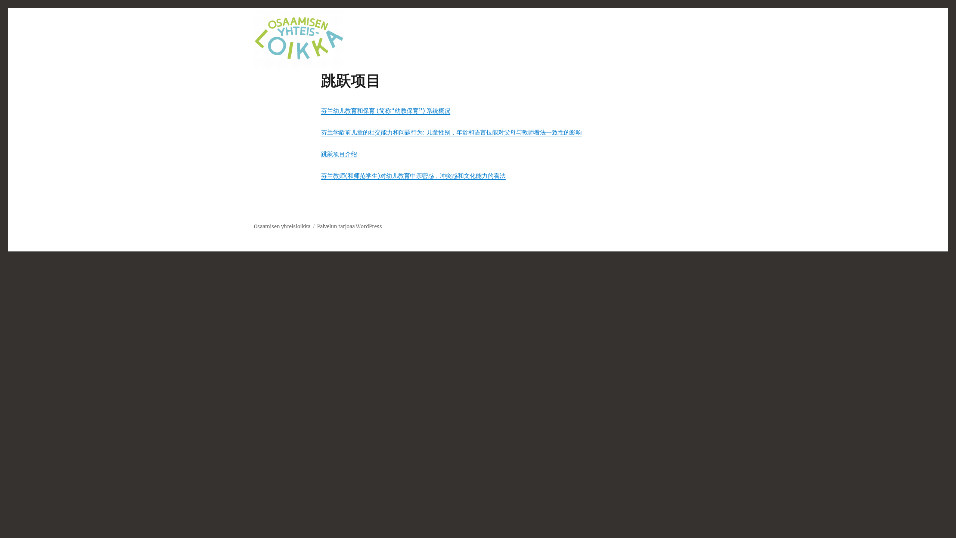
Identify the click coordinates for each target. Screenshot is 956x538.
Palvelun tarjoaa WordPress (349, 226)
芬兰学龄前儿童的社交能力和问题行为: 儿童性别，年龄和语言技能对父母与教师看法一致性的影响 (451, 132)
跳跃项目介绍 (339, 154)
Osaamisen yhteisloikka (282, 226)
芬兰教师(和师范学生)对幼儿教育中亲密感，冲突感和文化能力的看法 (413, 175)
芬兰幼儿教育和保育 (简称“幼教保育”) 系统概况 (385, 110)
